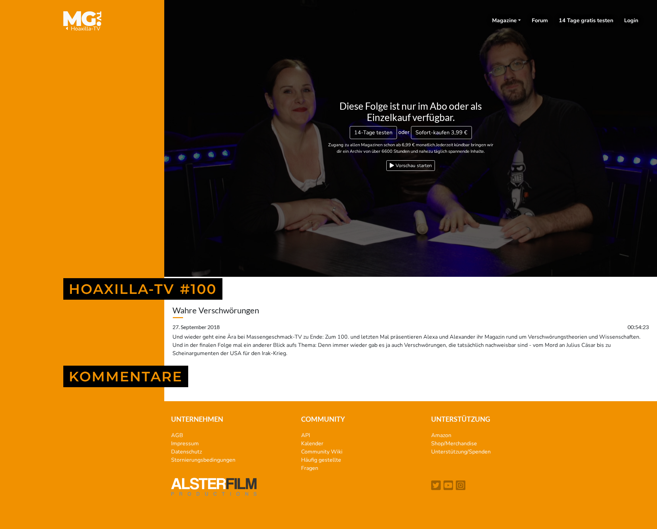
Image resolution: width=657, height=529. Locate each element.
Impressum (185, 443)
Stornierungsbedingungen (203, 460)
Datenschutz (186, 452)
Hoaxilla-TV (84, 28)
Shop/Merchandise (454, 443)
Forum (540, 20)
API (305, 435)
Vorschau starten (413, 165)
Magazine (504, 20)
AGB (177, 435)
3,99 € (441, 132)
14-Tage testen (373, 132)
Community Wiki (322, 452)
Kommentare (126, 376)
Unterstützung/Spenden (461, 452)
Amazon (441, 435)
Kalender (312, 443)
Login (631, 20)
